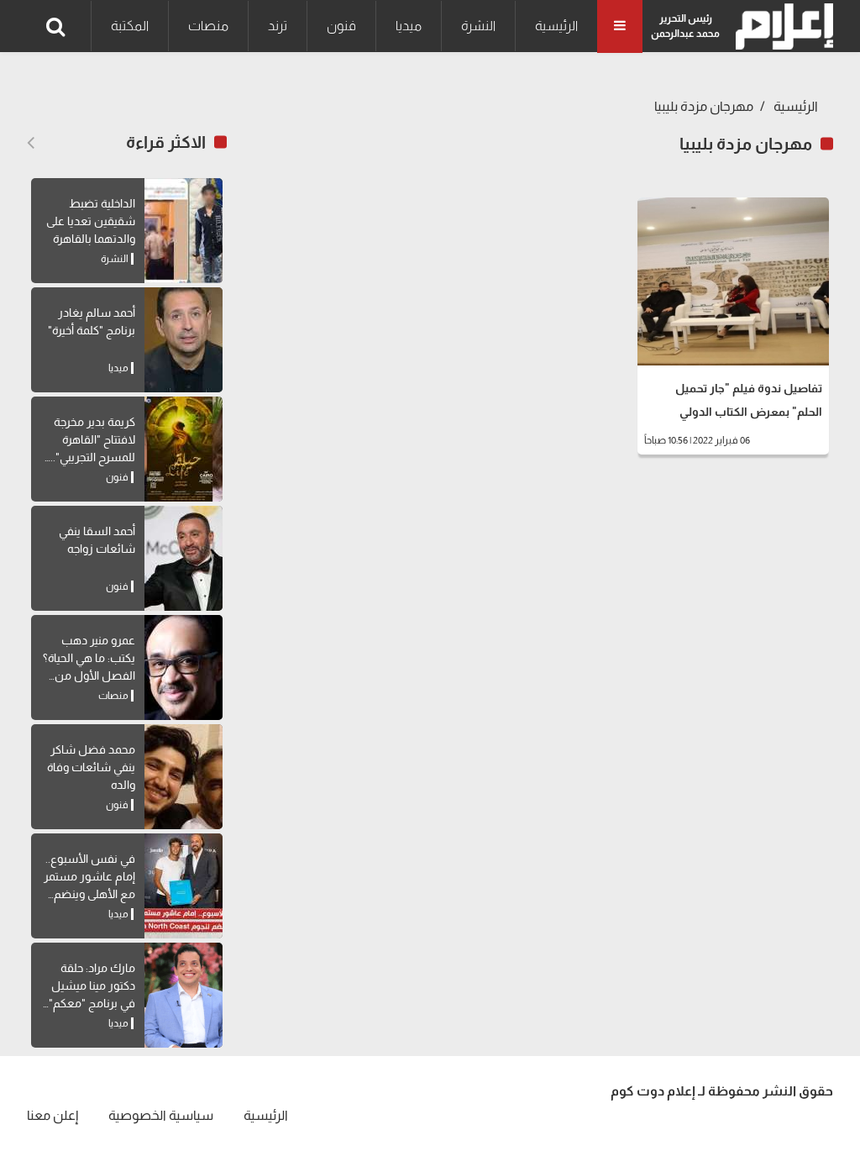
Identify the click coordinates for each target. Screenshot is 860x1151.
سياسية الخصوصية (160, 1115)
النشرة (478, 25)
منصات (208, 25)
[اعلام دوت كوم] (780, 26)
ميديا (409, 25)
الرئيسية (556, 25)
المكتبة (130, 25)
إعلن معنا (52, 1115)
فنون (341, 25)
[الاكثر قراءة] (30, 143)
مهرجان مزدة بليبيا (703, 106)
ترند (277, 25)
